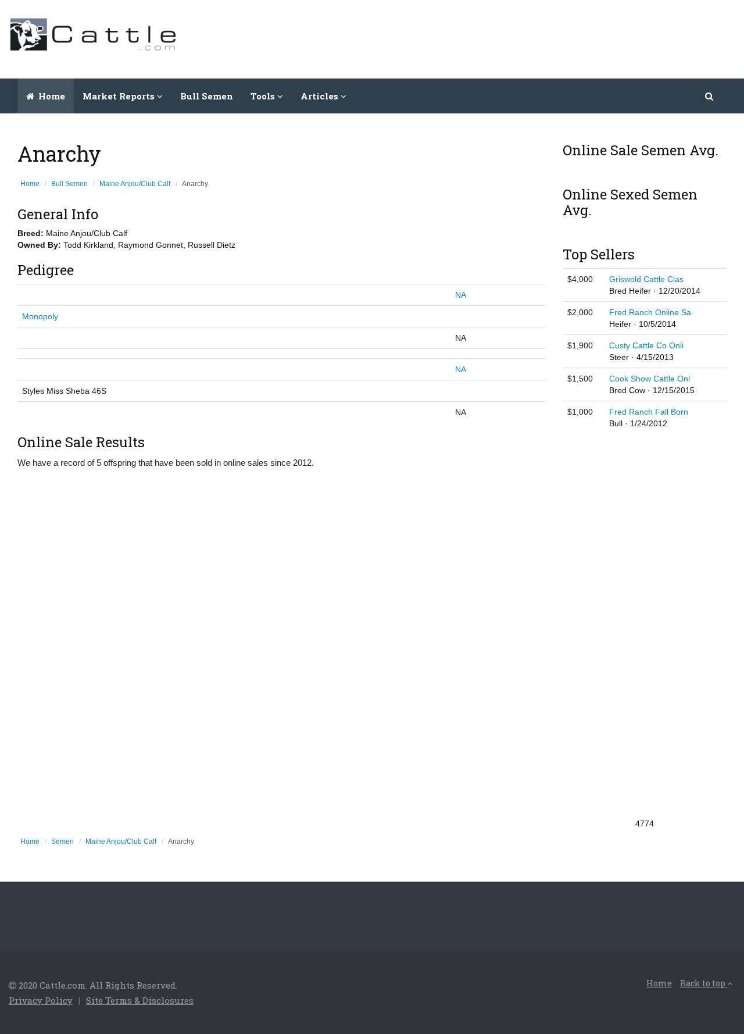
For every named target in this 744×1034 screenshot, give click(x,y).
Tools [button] (264, 96)
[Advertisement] (523, 38)
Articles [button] (321, 96)
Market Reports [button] (120, 96)
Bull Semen (206, 96)
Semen (62, 841)
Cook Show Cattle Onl (649, 378)
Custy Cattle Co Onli (646, 345)
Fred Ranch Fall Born (648, 411)
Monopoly (40, 316)
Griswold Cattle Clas (646, 279)
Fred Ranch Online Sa (650, 312)
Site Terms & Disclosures (140, 1000)
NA (460, 294)
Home (50, 96)
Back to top (703, 983)
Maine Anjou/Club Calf (134, 184)
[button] (710, 96)
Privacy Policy (41, 1000)
